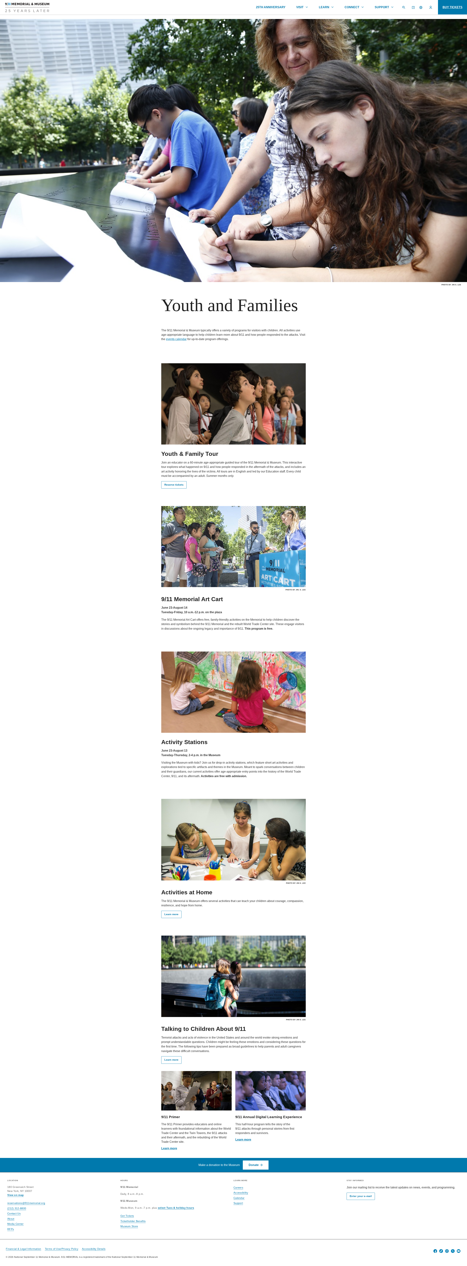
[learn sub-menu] (332, 7)
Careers (238, 1187)
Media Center (15, 1223)
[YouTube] (458, 1251)
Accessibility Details (93, 1248)
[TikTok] (441, 1251)
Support (382, 7)
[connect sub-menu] (362, 7)
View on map (15, 1195)
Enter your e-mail (361, 1196)
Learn (324, 7)
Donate (254, 1165)
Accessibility (241, 1192)
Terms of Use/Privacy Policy (61, 1248)
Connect (352, 7)
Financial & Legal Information (23, 1248)
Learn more (171, 914)
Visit (300, 7)
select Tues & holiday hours (176, 1207)
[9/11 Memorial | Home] (24, 7)
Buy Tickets (452, 7)
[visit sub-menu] (307, 7)
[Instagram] (447, 1251)
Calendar (414, 9)
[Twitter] (453, 1251)
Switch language (421, 7)
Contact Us (14, 1213)
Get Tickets (127, 1215)
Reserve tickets (174, 484)
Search (405, 9)
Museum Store (129, 1226)
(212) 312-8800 (16, 1208)
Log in (430, 7)
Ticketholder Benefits (133, 1221)
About (10, 1218)
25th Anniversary (270, 7)
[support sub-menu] (392, 7)
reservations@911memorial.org (26, 1203)
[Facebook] (435, 1251)
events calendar (176, 339)
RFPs (10, 1229)
